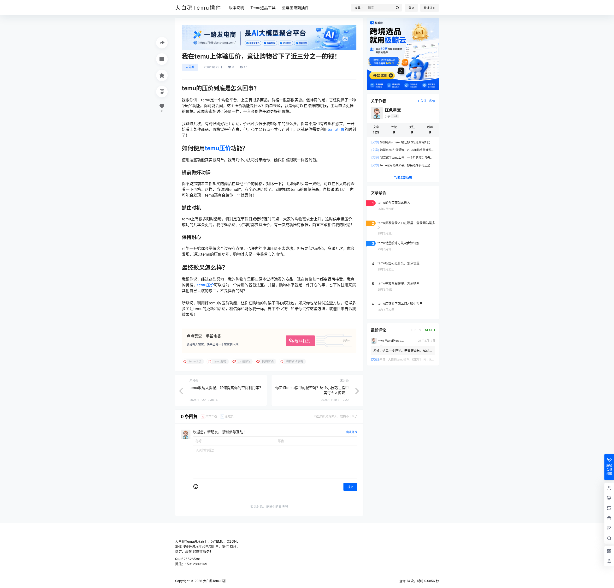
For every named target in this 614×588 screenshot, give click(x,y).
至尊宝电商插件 (295, 7)
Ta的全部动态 (403, 177)
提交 (350, 487)
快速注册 (429, 8)
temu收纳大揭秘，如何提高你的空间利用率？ (226, 387)
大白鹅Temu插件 (214, 581)
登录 (411, 8)
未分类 (190, 67)
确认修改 (351, 432)
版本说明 (236, 7)
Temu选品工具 (263, 7)
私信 (432, 101)
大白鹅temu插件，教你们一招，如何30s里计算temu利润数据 (427, 359)
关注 (423, 101)
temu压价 (336, 129)
